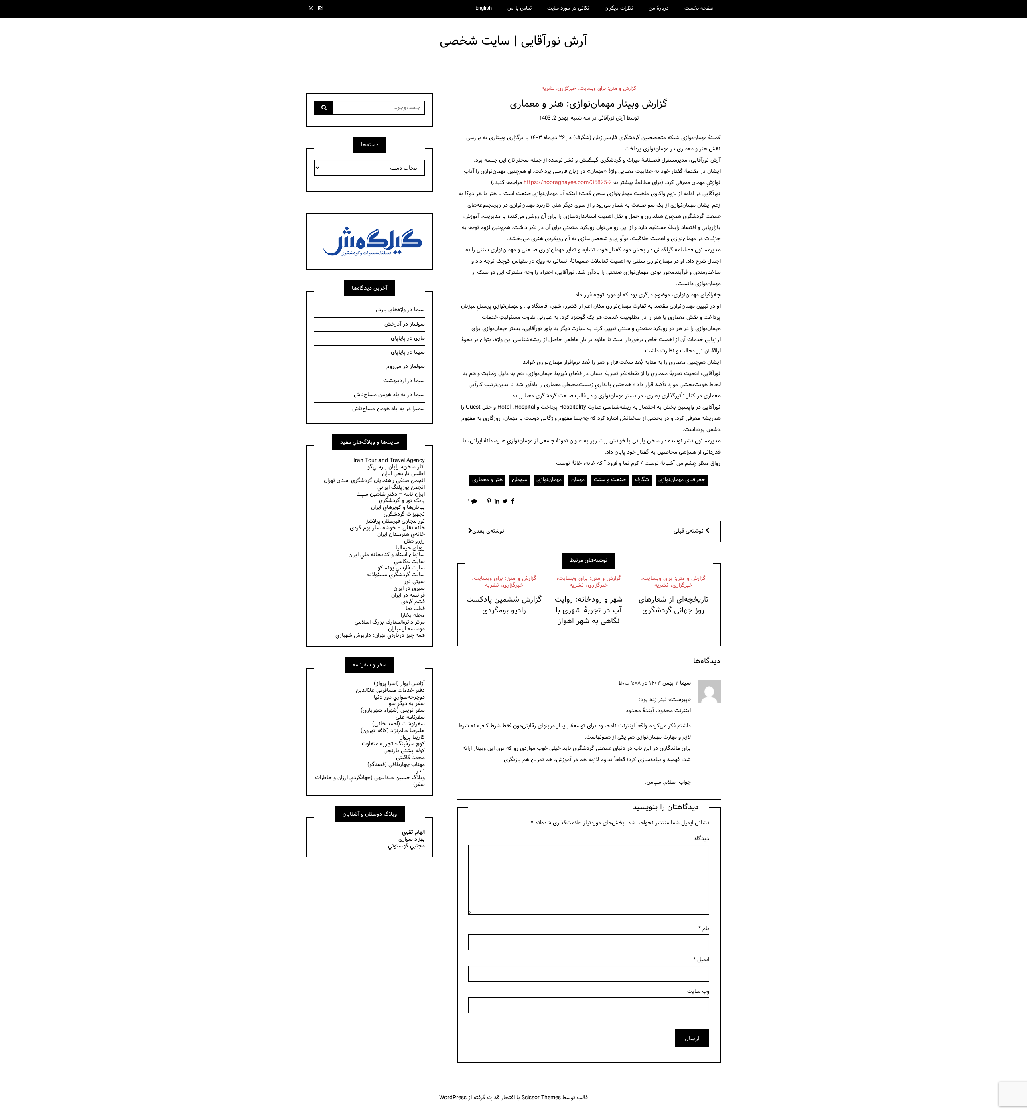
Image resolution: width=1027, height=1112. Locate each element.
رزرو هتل (414, 541)
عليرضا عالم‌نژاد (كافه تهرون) (393, 730)
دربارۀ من (659, 8)
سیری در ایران (409, 588)
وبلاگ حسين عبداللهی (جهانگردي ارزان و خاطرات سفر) (370, 781)
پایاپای (398, 338)
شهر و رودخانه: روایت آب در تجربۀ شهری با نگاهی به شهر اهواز (589, 610)
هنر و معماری (487, 479)
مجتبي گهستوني (406, 846)
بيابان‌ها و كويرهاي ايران (398, 507)
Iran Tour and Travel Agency (389, 460)
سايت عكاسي (409, 561)
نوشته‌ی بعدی (488, 531)
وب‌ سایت (698, 991)
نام (703, 928)
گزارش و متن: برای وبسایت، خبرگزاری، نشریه (589, 88)
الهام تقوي (413, 832)
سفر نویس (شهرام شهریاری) (393, 710)
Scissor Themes (541, 1097)
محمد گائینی (410, 757)
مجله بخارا (413, 615)
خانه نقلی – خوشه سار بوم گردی (387, 528)
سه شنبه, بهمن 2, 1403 (564, 118)
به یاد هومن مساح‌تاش (380, 394)
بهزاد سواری (411, 839)
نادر (420, 771)
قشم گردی (413, 601)
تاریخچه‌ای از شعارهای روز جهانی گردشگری (673, 605)
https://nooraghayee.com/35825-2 (568, 182)
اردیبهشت (394, 380)
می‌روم (393, 366)
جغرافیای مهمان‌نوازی (681, 479)
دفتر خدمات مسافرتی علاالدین (390, 690)
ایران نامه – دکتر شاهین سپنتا (390, 494)
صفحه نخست (699, 8)
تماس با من (519, 8)
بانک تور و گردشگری (402, 500)
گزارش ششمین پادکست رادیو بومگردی (504, 605)
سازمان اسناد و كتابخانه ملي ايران (387, 554)
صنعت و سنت (610, 479)
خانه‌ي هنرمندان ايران (401, 534)
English (483, 8)
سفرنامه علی (410, 717)
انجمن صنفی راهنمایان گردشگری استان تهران (374, 480)
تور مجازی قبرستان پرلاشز (395, 521)
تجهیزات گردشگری (404, 514)
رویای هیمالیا (410, 548)
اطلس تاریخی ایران (403, 473)
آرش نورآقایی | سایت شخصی (513, 41)
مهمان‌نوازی (549, 479)
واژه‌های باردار (390, 309)
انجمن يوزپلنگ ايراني (401, 487)
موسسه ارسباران (406, 629)
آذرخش (392, 324)
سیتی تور (414, 581)
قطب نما (415, 608)
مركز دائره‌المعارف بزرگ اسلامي (390, 622)
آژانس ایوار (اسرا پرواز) (399, 683)
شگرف (642, 479)
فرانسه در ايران (408, 595)
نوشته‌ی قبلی (689, 531)
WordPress (453, 1097)
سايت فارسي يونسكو (401, 568)
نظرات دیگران (619, 8)
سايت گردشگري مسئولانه (396, 574)
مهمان (578, 479)
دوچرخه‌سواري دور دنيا (399, 697)
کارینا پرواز (412, 737)
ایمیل (701, 959)
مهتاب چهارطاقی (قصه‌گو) (396, 764)
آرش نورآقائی (611, 118)
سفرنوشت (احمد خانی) (398, 724)
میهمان (519, 479)
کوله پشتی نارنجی (404, 751)
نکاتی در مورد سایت (568, 8)
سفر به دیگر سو (407, 703)
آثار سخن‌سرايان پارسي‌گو (396, 467)
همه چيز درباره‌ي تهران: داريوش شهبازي (380, 635)
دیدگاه (701, 838)
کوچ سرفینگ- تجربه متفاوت (393, 744)
